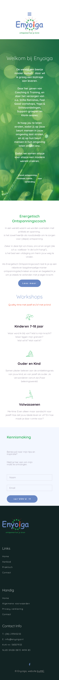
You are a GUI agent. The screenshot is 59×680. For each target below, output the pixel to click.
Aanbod (6, 561)
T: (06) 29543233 (11, 634)
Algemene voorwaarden (16, 603)
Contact (6, 572)
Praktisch (7, 567)
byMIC (40, 671)
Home (5, 556)
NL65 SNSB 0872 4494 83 (16, 650)
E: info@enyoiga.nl (13, 639)
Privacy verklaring (12, 609)
